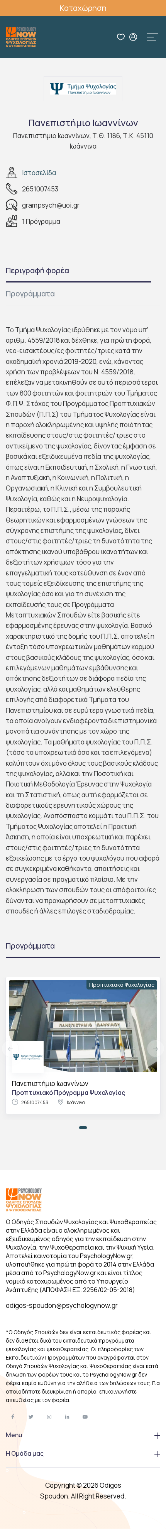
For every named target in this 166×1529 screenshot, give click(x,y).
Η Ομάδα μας (25, 1453)
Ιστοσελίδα (39, 172)
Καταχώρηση (83, 8)
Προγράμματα (30, 294)
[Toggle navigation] (152, 37)
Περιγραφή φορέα (37, 271)
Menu (14, 1435)
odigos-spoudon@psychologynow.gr (62, 1305)
